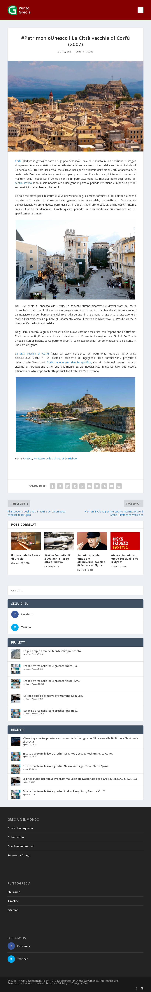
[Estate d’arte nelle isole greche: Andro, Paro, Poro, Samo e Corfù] (15, 669)
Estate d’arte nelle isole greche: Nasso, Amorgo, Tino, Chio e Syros (65, 766)
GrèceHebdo (69, 458)
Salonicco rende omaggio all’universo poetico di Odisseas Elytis (91, 560)
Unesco (27, 458)
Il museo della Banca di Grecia (25, 557)
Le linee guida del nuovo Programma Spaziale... (53, 695)
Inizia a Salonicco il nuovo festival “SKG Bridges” (124, 559)
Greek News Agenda (20, 828)
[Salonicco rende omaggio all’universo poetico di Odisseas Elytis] (92, 541)
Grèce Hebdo (16, 837)
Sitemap (13, 910)
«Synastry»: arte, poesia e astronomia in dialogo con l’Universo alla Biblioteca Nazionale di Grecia (80, 739)
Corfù (18, 161)
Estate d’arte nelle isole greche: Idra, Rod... (50, 710)
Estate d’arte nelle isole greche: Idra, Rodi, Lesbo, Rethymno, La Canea (68, 753)
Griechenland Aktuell (21, 846)
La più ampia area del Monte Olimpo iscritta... (53, 651)
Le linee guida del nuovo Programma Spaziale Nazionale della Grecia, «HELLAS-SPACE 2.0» (80, 778)
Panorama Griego (19, 855)
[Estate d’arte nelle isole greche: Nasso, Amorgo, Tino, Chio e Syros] (15, 683)
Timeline (13, 901)
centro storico (23, 183)
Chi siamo (14, 892)
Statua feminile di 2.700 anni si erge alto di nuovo (57, 559)
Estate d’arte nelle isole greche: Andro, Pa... (51, 666)
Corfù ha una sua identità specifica (69, 362)
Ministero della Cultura (47, 458)
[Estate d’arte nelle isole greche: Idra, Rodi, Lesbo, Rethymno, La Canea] (15, 713)
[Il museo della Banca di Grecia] (26, 541)
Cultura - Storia (84, 51)
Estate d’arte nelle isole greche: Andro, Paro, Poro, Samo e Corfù (64, 791)
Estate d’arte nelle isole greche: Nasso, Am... (51, 681)
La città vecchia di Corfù (32, 353)
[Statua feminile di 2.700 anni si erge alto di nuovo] (59, 541)
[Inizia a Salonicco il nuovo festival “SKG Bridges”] (125, 541)
